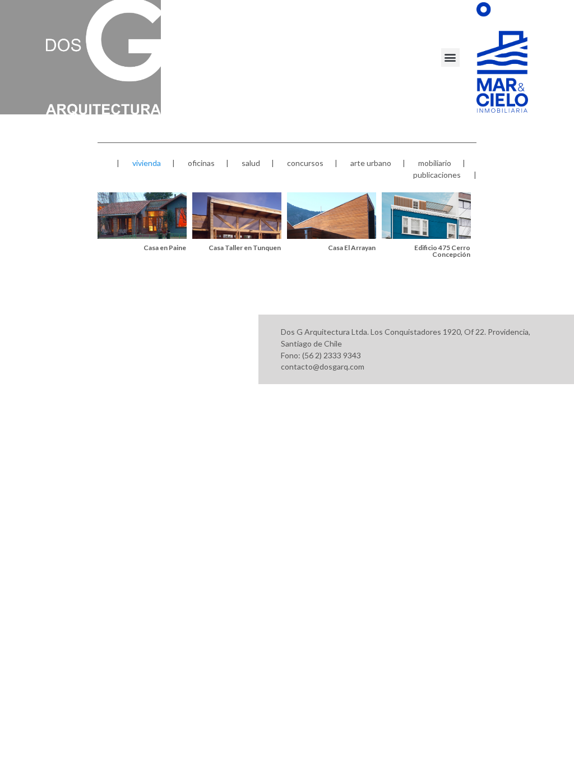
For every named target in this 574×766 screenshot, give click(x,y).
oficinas (201, 163)
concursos (305, 163)
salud (251, 163)
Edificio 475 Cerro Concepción (442, 251)
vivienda (146, 163)
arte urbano (370, 163)
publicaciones (437, 174)
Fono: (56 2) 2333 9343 (321, 355)
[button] (450, 57)
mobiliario (434, 163)
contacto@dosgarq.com (322, 366)
